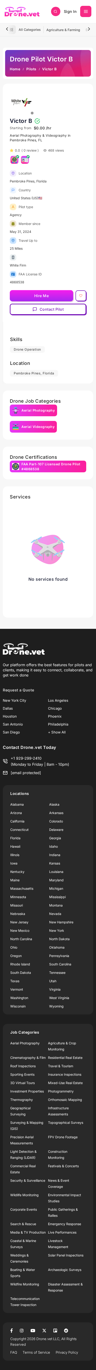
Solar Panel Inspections (65, 1255)
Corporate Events (23, 1209)
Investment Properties (27, 1091)
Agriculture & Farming (63, 30)
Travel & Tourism (60, 1066)
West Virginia (59, 998)
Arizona (16, 813)
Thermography (21, 1100)
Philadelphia (58, 724)
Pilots (31, 69)
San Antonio (13, 724)
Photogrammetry (61, 1091)
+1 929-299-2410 (26, 758)
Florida (15, 838)
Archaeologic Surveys (64, 1270)
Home (15, 69)
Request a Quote (18, 690)
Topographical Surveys (65, 1122)
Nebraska (17, 914)
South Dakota (20, 973)
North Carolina (21, 939)
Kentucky (17, 872)
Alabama (17, 804)
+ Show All (57, 732)
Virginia (55, 989)
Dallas (8, 708)
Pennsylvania (59, 956)
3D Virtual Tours (22, 1083)
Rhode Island (20, 964)
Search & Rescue (23, 1224)
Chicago (55, 708)
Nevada (55, 914)
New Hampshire (61, 922)
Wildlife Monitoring (24, 1195)
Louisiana (56, 872)
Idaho (53, 846)
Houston (10, 716)
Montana (56, 905)
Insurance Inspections (64, 1074)
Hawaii (15, 846)
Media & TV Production (28, 1232)
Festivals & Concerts (63, 1166)
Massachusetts (21, 888)
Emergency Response (64, 1224)
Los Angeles (58, 700)
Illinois (14, 855)
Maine (15, 880)
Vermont (16, 989)
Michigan (56, 888)
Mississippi (57, 897)
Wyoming (56, 1006)
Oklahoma (57, 947)
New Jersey (19, 922)
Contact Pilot (52, 309)
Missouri (16, 905)
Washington (19, 998)
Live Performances (62, 1232)
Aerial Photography (25, 1043)
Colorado (56, 821)
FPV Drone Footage (63, 1137)
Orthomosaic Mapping (65, 1100)
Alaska (54, 804)
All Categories (30, 30)
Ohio (13, 947)
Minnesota (18, 897)
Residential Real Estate (65, 1058)
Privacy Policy (67, 1352)
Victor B (21, 120)
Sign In (70, 11)
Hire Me (41, 295)
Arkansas (56, 813)
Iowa (13, 863)
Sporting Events (22, 1074)
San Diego (11, 732)
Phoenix (55, 716)
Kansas (54, 863)
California (17, 821)
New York (56, 930)
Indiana (54, 855)
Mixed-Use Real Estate (65, 1083)
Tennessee (57, 973)
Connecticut (19, 830)
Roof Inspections (23, 1066)
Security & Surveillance (27, 1180)
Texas (14, 981)
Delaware (56, 830)
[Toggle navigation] (85, 11)
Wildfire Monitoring (24, 1284)
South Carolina (60, 964)
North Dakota (59, 939)
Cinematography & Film (28, 1058)
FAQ (13, 1352)
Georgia (55, 838)
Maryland (56, 880)
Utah (52, 981)
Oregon (16, 956)
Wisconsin (18, 1006)
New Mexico (19, 930)
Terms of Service (36, 1352)
